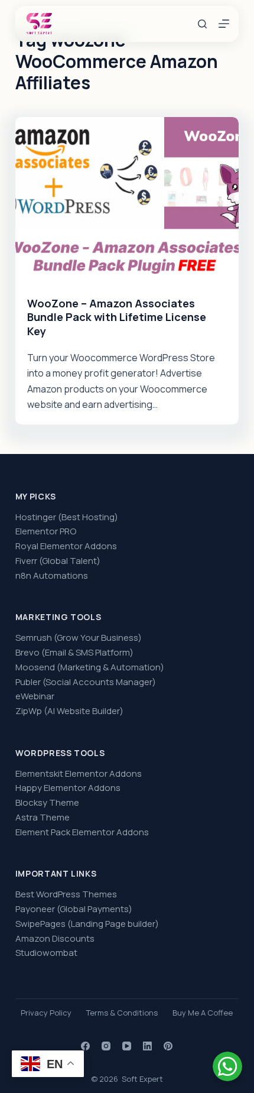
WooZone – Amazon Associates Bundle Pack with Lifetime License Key (116, 317)
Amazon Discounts (55, 938)
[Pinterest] (168, 1046)
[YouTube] (126, 1046)
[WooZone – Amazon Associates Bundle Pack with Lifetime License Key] (127, 201)
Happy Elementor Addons (68, 787)
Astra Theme (42, 817)
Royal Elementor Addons (66, 546)
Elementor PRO (45, 531)
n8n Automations (51, 575)
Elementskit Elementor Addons (78, 773)
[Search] (202, 24)
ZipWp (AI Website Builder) (69, 711)
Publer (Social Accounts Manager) (85, 682)
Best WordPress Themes (66, 894)
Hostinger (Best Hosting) (66, 517)
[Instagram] (106, 1046)
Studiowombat (46, 952)
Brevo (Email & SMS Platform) (74, 652)
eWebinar (34, 696)
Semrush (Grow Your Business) (78, 637)
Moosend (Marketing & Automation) (89, 667)
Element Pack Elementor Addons (82, 832)
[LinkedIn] (147, 1046)
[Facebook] (85, 1046)
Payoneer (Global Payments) (73, 909)
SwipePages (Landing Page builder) (87, 923)
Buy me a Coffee (202, 1013)
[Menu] (224, 23)
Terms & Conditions (122, 1013)
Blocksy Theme (47, 802)
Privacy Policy (46, 1013)
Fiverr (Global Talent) (57, 560)
